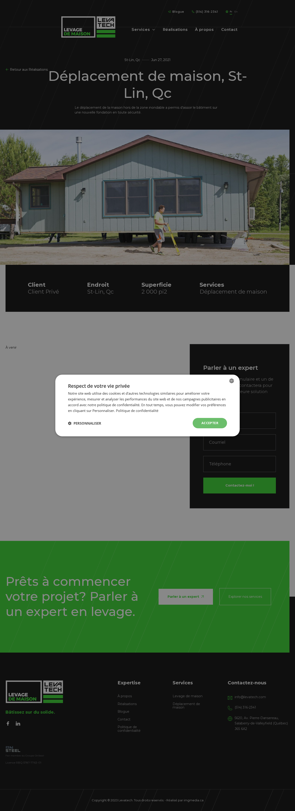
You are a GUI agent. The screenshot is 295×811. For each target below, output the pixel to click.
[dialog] (147, 405)
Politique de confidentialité (137, 410)
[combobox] (231, 381)
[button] (84, 423)
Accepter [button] (209, 423)
